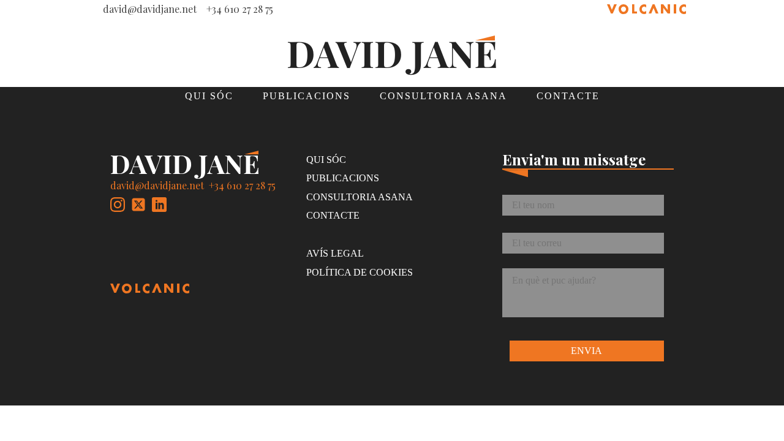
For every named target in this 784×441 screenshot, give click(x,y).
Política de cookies (359, 272)
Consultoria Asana (443, 96)
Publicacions (306, 96)
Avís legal (335, 253)
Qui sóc (209, 96)
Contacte (568, 96)
